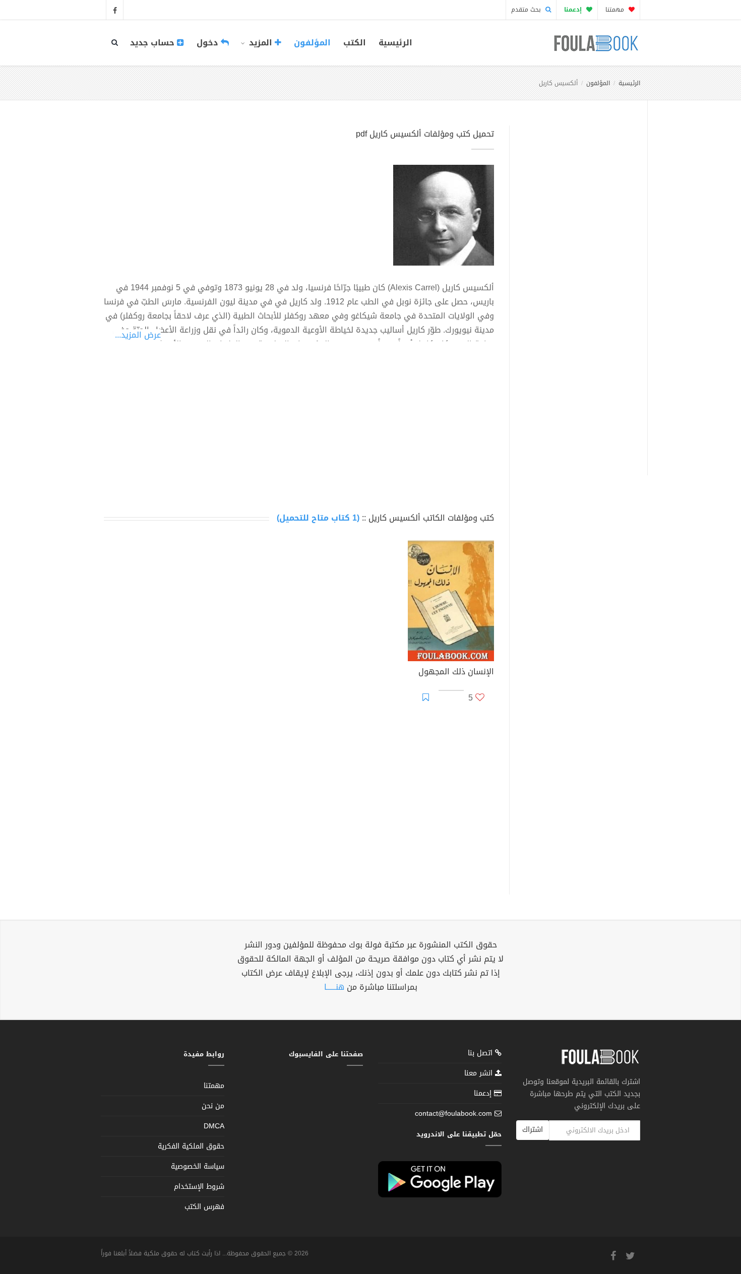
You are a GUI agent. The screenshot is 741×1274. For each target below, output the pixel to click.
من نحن (213, 1106)
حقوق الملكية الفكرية (191, 1146)
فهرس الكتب (204, 1207)
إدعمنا (484, 1093)
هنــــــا (334, 987)
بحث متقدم (527, 9)
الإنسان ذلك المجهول (456, 672)
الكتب (354, 42)
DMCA (214, 1126)
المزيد (260, 42)
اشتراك (532, 1129)
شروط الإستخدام (199, 1186)
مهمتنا (615, 9)
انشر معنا (479, 1073)
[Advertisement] (575, 289)
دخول (209, 42)
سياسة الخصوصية (197, 1166)
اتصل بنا (481, 1054)
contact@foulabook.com (453, 1113)
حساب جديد (153, 42)
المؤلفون (312, 42)
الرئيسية (395, 42)
